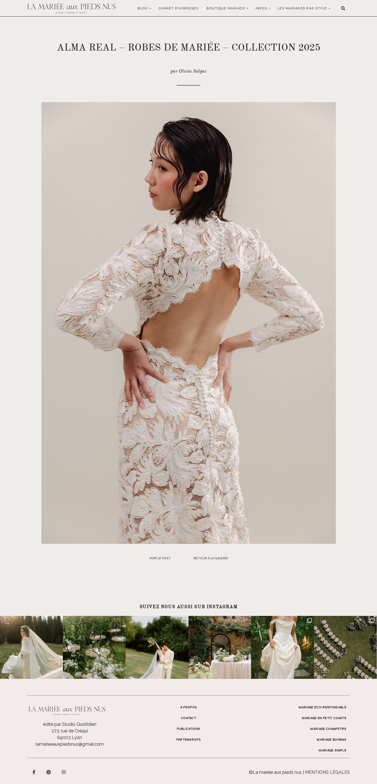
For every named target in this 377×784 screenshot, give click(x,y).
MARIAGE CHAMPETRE (328, 729)
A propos (188, 707)
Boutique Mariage (225, 8)
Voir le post (160, 558)
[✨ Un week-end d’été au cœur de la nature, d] (157, 647)
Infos (261, 8)
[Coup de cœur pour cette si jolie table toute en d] (220, 647)
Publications (188, 729)
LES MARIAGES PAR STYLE (302, 8)
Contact (188, 718)
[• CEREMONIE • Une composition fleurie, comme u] (94, 647)
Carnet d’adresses (178, 8)
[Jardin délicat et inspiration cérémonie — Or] (345, 647)
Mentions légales (327, 772)
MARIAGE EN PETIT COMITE (324, 718)
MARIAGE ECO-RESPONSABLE (322, 707)
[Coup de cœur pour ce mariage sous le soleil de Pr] (282, 647)
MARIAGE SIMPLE (332, 751)
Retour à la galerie (210, 558)
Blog (143, 8)
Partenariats (188, 740)
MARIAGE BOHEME (331, 740)
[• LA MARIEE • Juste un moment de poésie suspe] (31, 647)
